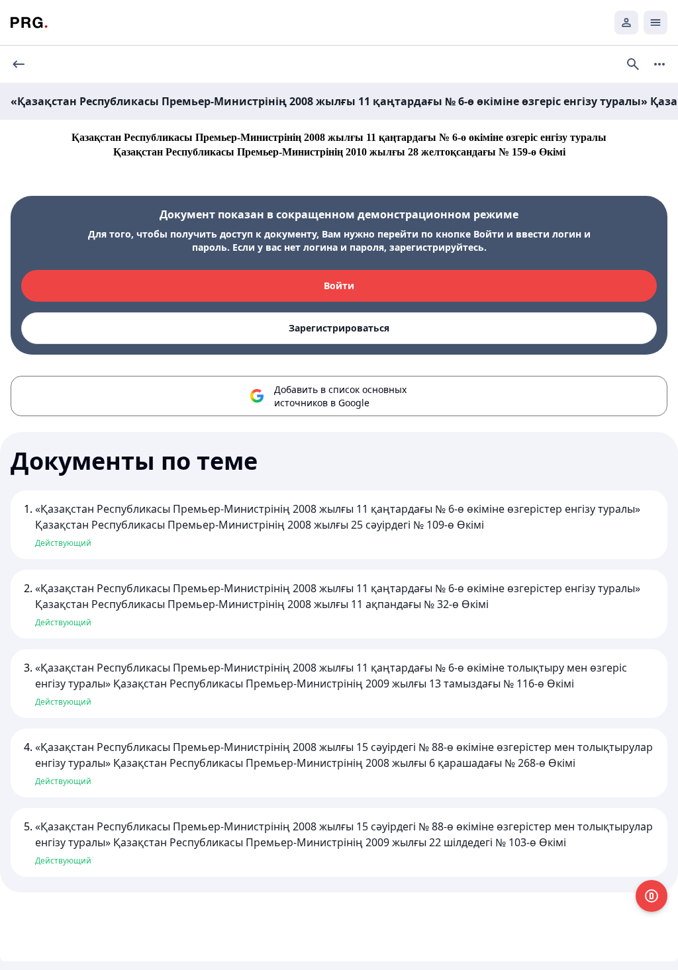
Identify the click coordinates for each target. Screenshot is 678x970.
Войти (339, 285)
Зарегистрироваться (339, 328)
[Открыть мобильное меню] (655, 22)
